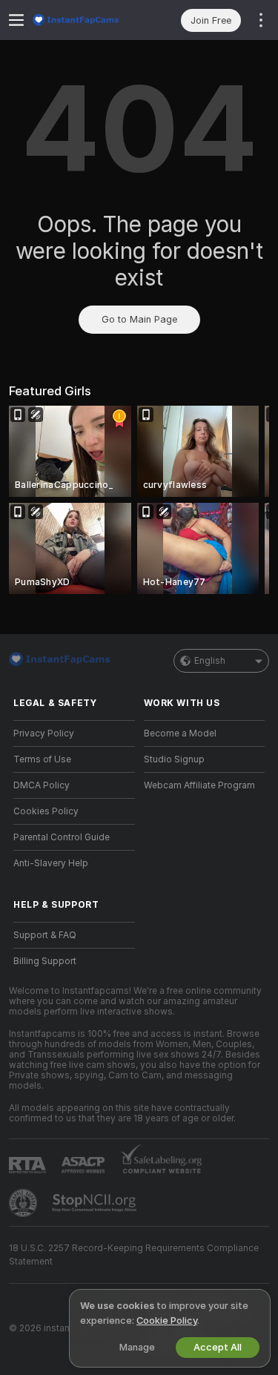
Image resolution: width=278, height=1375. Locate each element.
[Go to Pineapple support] (24, 1203)
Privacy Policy (43, 733)
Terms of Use (42, 759)
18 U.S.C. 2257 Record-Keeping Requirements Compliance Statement (134, 1255)
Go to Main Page (139, 319)
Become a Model (180, 733)
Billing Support (44, 961)
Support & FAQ (44, 935)
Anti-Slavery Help (50, 863)
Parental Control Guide (61, 837)
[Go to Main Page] (86, 20)
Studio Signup (174, 759)
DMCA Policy (41, 785)
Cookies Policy (46, 811)
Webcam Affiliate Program (199, 785)
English (209, 661)
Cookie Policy (166, 1320)
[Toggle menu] (16, 20)
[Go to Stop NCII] (95, 1203)
